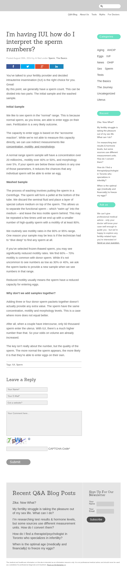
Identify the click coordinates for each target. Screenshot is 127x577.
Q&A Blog (72, 14)
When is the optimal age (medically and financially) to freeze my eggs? (107, 190)
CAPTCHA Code (58, 448)
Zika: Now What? (105, 122)
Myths (102, 14)
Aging (100, 50)
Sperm (51, 58)
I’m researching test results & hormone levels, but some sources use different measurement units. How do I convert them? (107, 152)
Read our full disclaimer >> (56, 565)
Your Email (92, 510)
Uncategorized (106, 93)
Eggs (100, 56)
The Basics (61, 58)
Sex (99, 68)
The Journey (105, 87)
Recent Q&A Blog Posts (44, 493)
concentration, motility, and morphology (30, 146)
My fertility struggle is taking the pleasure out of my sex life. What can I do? (107, 132)
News (100, 62)
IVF (108, 56)
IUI (13, 364)
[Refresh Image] (29, 440)
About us (84, 14)
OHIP (110, 62)
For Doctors (113, 14)
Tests (100, 74)
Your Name (92, 502)
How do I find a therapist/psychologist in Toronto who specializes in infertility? (107, 174)
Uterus (101, 99)
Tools (94, 14)
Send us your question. (108, 243)
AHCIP (111, 50)
